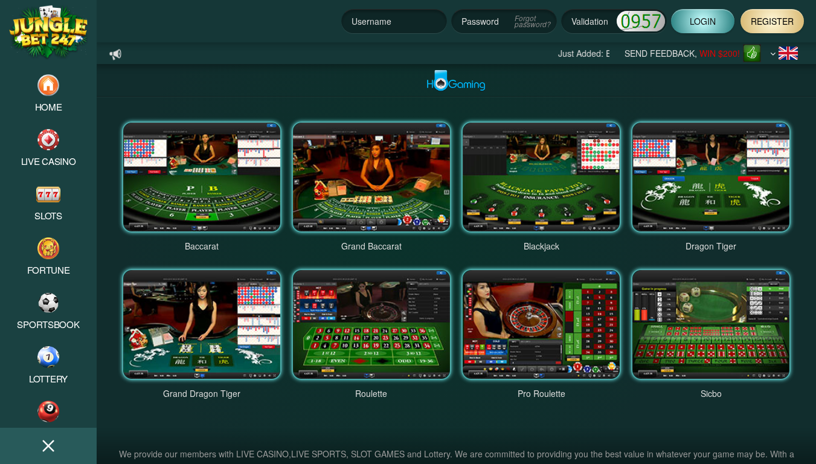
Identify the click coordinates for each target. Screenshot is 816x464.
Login (703, 21)
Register (772, 21)
